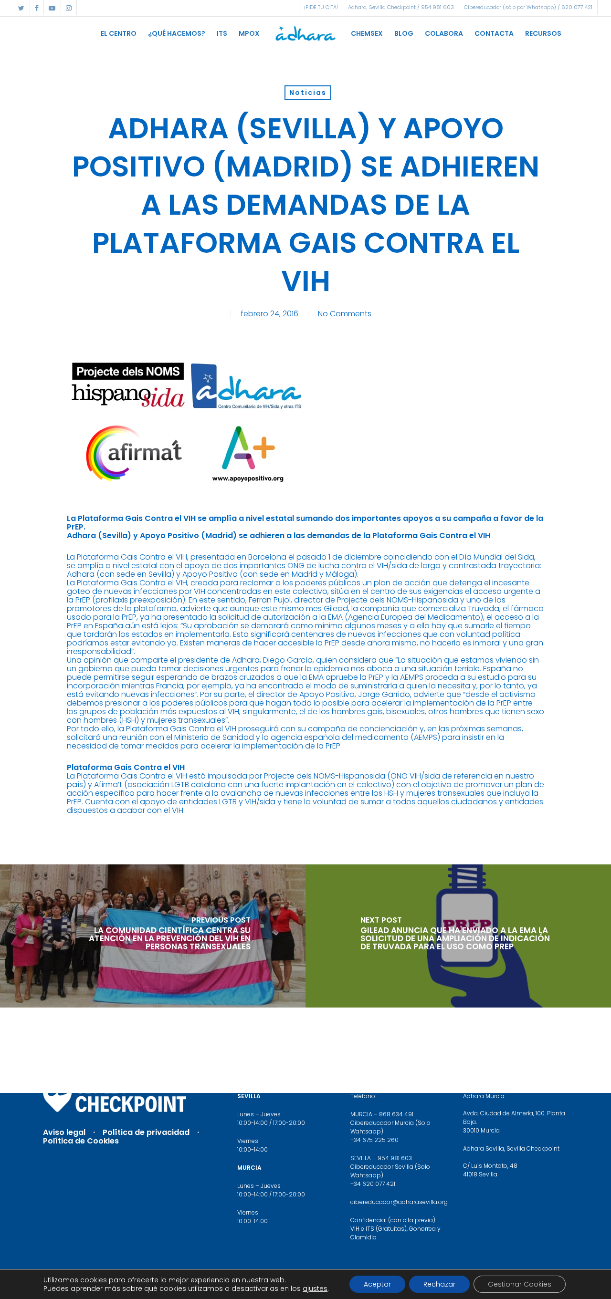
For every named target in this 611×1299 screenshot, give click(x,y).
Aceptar (377, 1284)
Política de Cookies (81, 1140)
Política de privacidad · (155, 1132)
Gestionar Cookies (519, 1284)
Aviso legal (64, 1132)
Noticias (308, 92)
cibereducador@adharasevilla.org (399, 1202)
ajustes (315, 1288)
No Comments (344, 313)
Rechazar (439, 1284)
